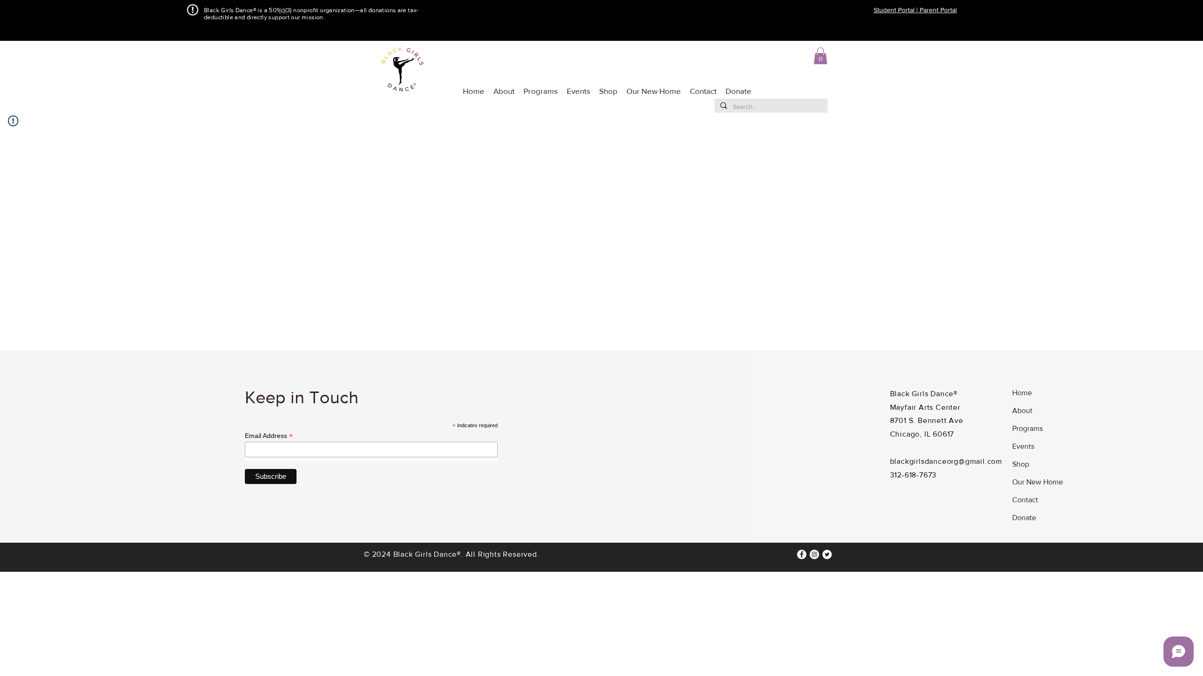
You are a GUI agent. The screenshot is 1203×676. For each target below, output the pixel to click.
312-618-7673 (913, 475)
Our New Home (1037, 482)
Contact (1025, 500)
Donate (1024, 518)
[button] (540, 87)
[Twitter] (827, 554)
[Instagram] (814, 554)
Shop (1020, 464)
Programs (1027, 428)
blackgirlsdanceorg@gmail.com (946, 461)
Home (1022, 393)
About (1022, 411)
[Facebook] (801, 554)
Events (1023, 446)
